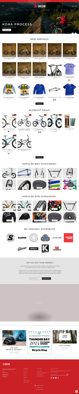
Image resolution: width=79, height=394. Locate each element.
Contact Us (25, 372)
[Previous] (72, 34)
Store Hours (4, 376)
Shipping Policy (40, 374)
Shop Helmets (14, 352)
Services (39, 11)
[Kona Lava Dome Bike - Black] (8, 131)
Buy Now (64, 348)
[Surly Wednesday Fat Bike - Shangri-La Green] (8, 153)
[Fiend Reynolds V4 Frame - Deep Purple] (55, 99)
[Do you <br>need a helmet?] (14, 338)
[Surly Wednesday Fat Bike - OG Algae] (10, 153)
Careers (24, 375)
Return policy (25, 382)
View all (39, 103)
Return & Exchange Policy (42, 372)
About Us (25, 371)
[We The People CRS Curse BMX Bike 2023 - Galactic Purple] (38, 132)
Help (24, 379)
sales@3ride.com (5, 374)
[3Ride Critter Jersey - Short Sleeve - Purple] (69, 80)
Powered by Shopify (39, 389)
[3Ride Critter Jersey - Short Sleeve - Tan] (70, 80)
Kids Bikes (39, 318)
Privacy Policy (39, 371)
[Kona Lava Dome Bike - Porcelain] (10, 131)
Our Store (25, 377)
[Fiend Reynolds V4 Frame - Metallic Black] (53, 99)
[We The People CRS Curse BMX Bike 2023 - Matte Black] (40, 132)
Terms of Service (26, 380)
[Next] (75, 34)
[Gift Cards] (65, 337)
